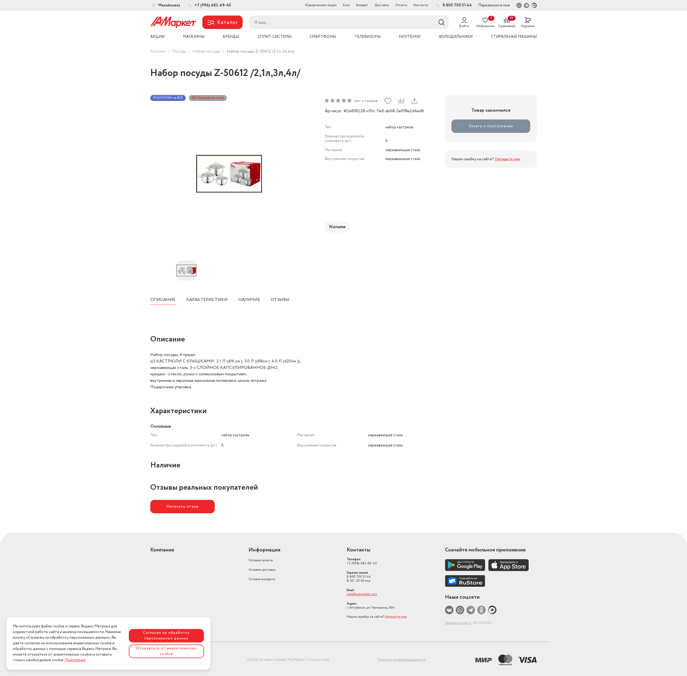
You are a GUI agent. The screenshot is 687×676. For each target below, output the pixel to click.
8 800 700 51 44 (359, 577)
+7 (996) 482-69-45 (362, 561)
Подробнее (75, 660)
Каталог (158, 51)
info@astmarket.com (362, 594)
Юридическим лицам (321, 5)
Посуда (179, 51)
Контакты (421, 5)
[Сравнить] (401, 101)
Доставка (382, 5)
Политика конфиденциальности (401, 659)
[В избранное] (388, 101)
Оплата (401, 5)
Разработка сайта (458, 623)
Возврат (362, 5)
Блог (346, 5)
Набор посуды (206, 51)
